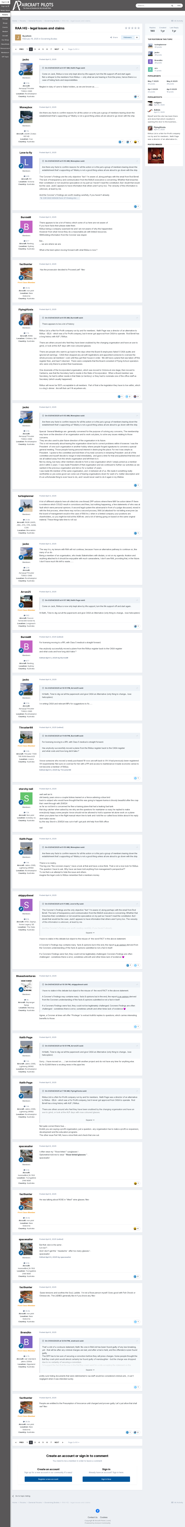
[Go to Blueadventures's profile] (26, 986)
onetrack (75, 1341)
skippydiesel (25, 895)
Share (115, 37)
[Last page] (63, 49)
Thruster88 (26, 727)
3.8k (27, 751)
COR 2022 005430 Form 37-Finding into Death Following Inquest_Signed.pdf (61, 198)
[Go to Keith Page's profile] (26, 848)
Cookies (104, 1517)
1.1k (27, 131)
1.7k (27, 333)
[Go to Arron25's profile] (26, 601)
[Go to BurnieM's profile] (26, 227)
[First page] (16, 49)
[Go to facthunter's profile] (26, 274)
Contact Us (93, 1517)
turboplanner (26, 496)
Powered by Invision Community (98, 1523)
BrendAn (26, 1332)
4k (27, 1000)
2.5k (27, 83)
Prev (21, 49)
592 (27, 615)
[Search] (172, 6)
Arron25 (26, 591)
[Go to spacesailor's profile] (26, 1156)
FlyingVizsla (26, 309)
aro (156, 68)
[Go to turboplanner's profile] (26, 505)
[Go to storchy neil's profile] (26, 798)
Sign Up (4, 6)
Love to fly (26, 152)
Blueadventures (25, 976)
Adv (179, 5)
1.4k (27, 862)
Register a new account (48, 1479)
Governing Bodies (49, 39)
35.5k (27, 288)
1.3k (27, 812)
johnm (28, 36)
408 (27, 176)
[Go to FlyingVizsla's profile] (26, 319)
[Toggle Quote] (43, 68)
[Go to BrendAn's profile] (26, 1342)
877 (27, 241)
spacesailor (26, 1146)
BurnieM (26, 217)
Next (57, 49)
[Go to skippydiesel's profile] (26, 905)
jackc (26, 59)
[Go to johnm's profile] (18, 37)
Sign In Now (106, 1479)
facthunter (26, 264)
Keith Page (75, 68)
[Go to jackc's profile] (26, 69)
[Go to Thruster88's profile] (26, 737)
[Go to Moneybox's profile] (26, 117)
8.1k (27, 919)
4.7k (27, 1356)
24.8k (27, 520)
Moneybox (26, 107)
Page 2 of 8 (73, 49)
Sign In (5, 2)
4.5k (27, 1170)
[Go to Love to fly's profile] (26, 162)
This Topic (161, 5)
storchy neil (26, 788)
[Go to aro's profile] (150, 69)
